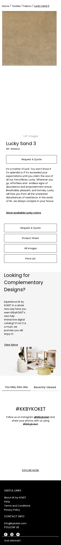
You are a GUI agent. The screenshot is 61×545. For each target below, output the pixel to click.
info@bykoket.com (15, 523)
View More (11, 345)
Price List (30, 258)
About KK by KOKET (15, 497)
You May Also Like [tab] (16, 387)
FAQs (7, 501)
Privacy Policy (12, 509)
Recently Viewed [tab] (45, 387)
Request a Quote (31, 228)
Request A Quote (32, 159)
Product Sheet (30, 238)
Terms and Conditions (17, 505)
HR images (30, 248)
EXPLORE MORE (30, 470)
